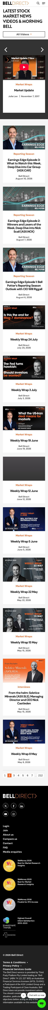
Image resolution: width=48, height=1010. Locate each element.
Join (5, 830)
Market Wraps (24, 84)
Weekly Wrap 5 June (24, 541)
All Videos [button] (23, 34)
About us (8, 834)
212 (40, 775)
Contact (8, 843)
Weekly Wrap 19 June (24, 440)
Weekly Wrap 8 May (24, 754)
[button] (43, 3)
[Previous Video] (42, 49)
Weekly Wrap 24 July (24, 339)
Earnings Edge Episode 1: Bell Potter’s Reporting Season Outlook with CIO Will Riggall (24, 285)
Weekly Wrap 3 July (24, 390)
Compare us (10, 838)
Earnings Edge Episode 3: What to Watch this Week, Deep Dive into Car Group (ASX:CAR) (24, 165)
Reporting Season (24, 153)
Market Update (24, 90)
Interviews (24, 686)
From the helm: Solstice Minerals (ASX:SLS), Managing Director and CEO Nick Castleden (24, 698)
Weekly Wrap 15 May (24, 642)
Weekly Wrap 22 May (24, 592)
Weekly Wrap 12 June (24, 491)
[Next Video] (5, 49)
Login (6, 826)
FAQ (5, 847)
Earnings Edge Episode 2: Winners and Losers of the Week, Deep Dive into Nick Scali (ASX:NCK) (24, 226)
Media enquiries (12, 851)
